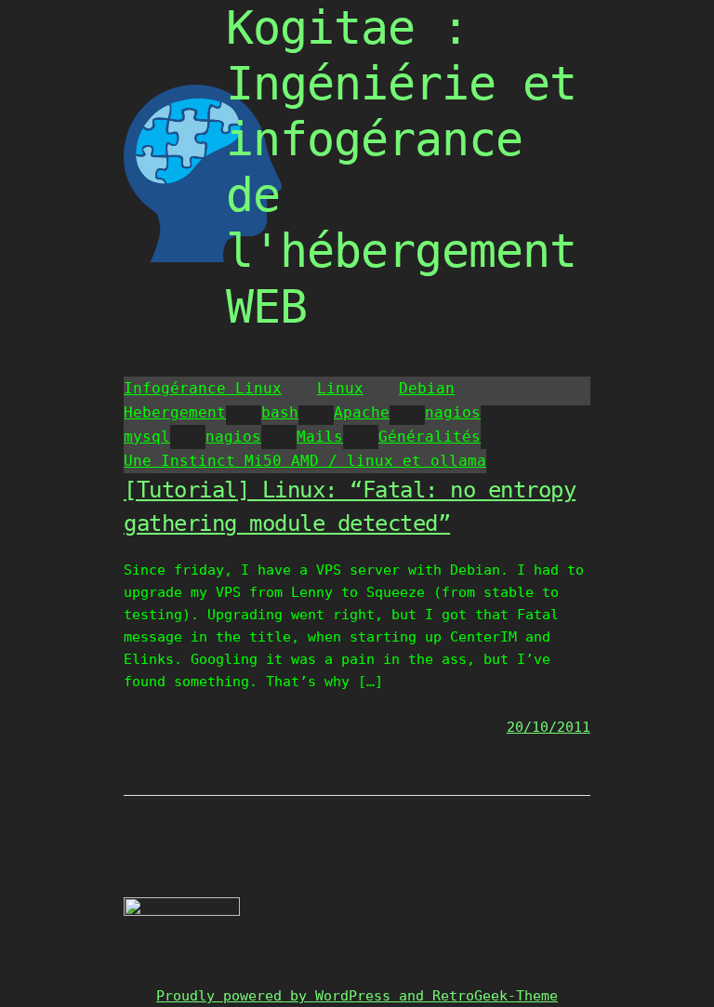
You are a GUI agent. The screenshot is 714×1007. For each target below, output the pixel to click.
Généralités (429, 436)
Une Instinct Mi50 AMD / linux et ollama (305, 461)
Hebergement (175, 412)
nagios (453, 412)
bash (279, 412)
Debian (427, 388)
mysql (147, 436)
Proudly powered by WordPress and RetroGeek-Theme (357, 995)
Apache (362, 412)
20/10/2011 (548, 727)
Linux (340, 388)
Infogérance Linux (203, 388)
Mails (320, 436)
